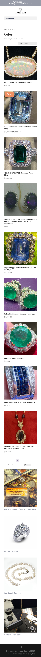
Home (6, 29)
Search (27, 465)
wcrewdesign (24, 651)
